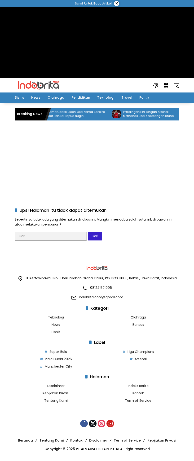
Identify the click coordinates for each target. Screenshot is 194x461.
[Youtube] (110, 423)
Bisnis (56, 332)
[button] (156, 85)
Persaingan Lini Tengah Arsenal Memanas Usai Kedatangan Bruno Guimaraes (144, 114)
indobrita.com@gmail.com (101, 297)
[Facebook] (84, 423)
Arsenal (141, 359)
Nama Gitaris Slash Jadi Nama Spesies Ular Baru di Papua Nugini (71, 114)
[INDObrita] (38, 85)
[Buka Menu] (166, 85)
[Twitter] (93, 423)
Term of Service (138, 400)
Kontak (138, 393)
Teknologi (56, 317)
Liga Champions (141, 351)
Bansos (138, 324)
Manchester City (58, 366)
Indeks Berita (138, 385)
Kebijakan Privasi (56, 393)
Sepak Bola (58, 351)
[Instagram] (101, 423)
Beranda (25, 440)
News (56, 324)
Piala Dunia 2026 (58, 359)
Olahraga (138, 317)
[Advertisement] (97, 42)
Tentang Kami (56, 400)
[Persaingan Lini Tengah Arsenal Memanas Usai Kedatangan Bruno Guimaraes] (112, 114)
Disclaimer (56, 385)
